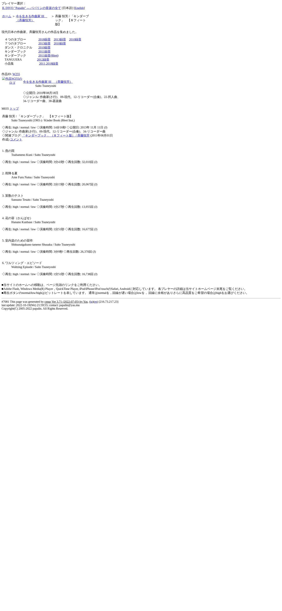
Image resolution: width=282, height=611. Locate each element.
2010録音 (75, 39)
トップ (14, 108)
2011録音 (44, 51)
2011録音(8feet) (48, 55)
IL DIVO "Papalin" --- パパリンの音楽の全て (31, 8)
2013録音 (60, 39)
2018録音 (44, 39)
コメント (16, 139)
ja (91, 301)
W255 (16, 74)
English (79, 8)
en (95, 301)
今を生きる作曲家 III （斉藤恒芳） (48, 81)
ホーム (6, 16)
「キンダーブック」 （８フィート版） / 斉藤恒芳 (56, 135)
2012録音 (43, 59)
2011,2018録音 (48, 63)
